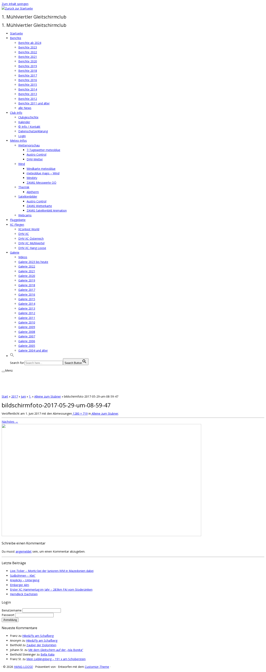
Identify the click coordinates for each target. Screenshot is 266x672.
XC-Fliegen (17, 225)
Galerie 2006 (26, 341)
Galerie (14, 252)
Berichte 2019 (27, 66)
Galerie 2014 (26, 304)
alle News (24, 108)
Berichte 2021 (27, 57)
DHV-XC (23, 234)
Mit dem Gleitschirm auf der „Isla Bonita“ (55, 650)
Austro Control (36, 154)
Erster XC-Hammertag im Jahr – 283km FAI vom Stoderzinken (51, 589)
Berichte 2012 (27, 99)
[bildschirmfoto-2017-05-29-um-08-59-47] (101, 535)
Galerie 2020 (26, 276)
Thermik (23, 187)
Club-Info (16, 113)
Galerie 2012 (26, 313)
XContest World (28, 229)
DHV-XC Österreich (31, 239)
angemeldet (24, 551)
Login (22, 136)
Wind (21, 164)
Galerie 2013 (26, 308)
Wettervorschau (29, 145)
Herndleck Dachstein (24, 594)
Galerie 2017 (26, 290)
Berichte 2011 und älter (34, 103)
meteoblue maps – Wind (43, 173)
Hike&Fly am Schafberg (38, 636)
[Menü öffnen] (3, 371)
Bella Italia (47, 654)
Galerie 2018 (26, 285)
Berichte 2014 (27, 89)
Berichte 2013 (27, 94)
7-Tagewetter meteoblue (43, 150)
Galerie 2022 (26, 266)
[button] (12, 356)
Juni (23, 396)
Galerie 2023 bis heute (33, 262)
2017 (14, 396)
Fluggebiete (18, 220)
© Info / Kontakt (29, 127)
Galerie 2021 (26, 271)
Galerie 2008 (26, 332)
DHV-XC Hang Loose (32, 248)
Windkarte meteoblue (41, 169)
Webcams (25, 215)
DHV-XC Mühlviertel (31, 243)
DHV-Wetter (35, 159)
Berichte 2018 (27, 71)
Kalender (24, 122)
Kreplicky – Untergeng (24, 580)
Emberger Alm (19, 585)
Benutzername (12, 610)
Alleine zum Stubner (47, 396)
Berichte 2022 (27, 52)
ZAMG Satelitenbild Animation (47, 210)
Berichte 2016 (27, 80)
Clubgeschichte (28, 117)
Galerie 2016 (26, 294)
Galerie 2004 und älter (33, 350)
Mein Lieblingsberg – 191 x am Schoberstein (56, 659)
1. (30, 396)
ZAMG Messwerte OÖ (41, 183)
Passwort (8, 615)
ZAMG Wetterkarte (39, 206)
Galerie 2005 (26, 346)
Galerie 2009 (26, 327)
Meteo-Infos (18, 141)
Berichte (15, 38)
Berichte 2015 (27, 85)
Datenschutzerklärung (33, 131)
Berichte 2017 (27, 75)
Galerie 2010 (26, 322)
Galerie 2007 (26, 336)
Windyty (32, 178)
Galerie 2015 (26, 299)
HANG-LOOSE (23, 667)
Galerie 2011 (26, 318)
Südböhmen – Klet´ (23, 576)
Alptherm (33, 192)
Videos (22, 257)
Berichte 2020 (27, 61)
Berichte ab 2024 (29, 43)
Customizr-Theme (97, 667)
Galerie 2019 (26, 280)
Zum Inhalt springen (15, 4)
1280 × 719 (80, 413)
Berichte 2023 (27, 47)
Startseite (16, 33)
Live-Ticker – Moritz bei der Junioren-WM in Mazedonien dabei (52, 571)
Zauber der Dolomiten (41, 645)
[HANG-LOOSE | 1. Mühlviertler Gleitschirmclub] (17, 8)
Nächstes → (10, 422)
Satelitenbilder (27, 196)
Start (5, 396)
